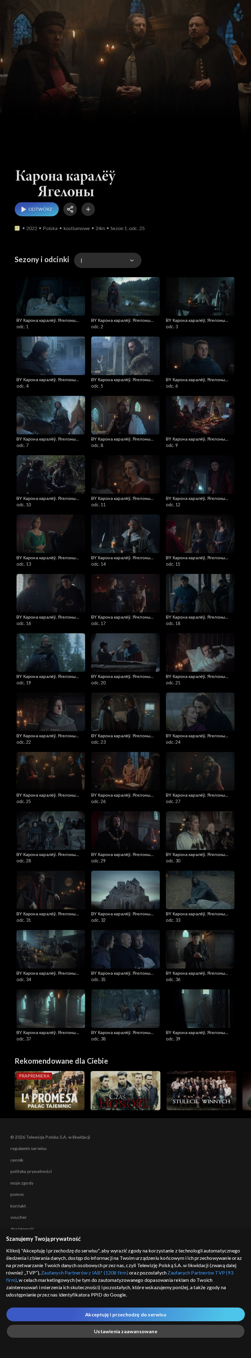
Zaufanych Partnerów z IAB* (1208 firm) (84, 1272)
